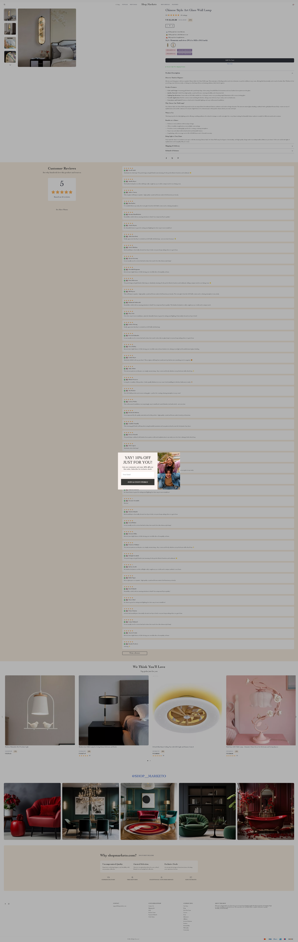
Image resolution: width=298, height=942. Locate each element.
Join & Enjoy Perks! (138, 482)
